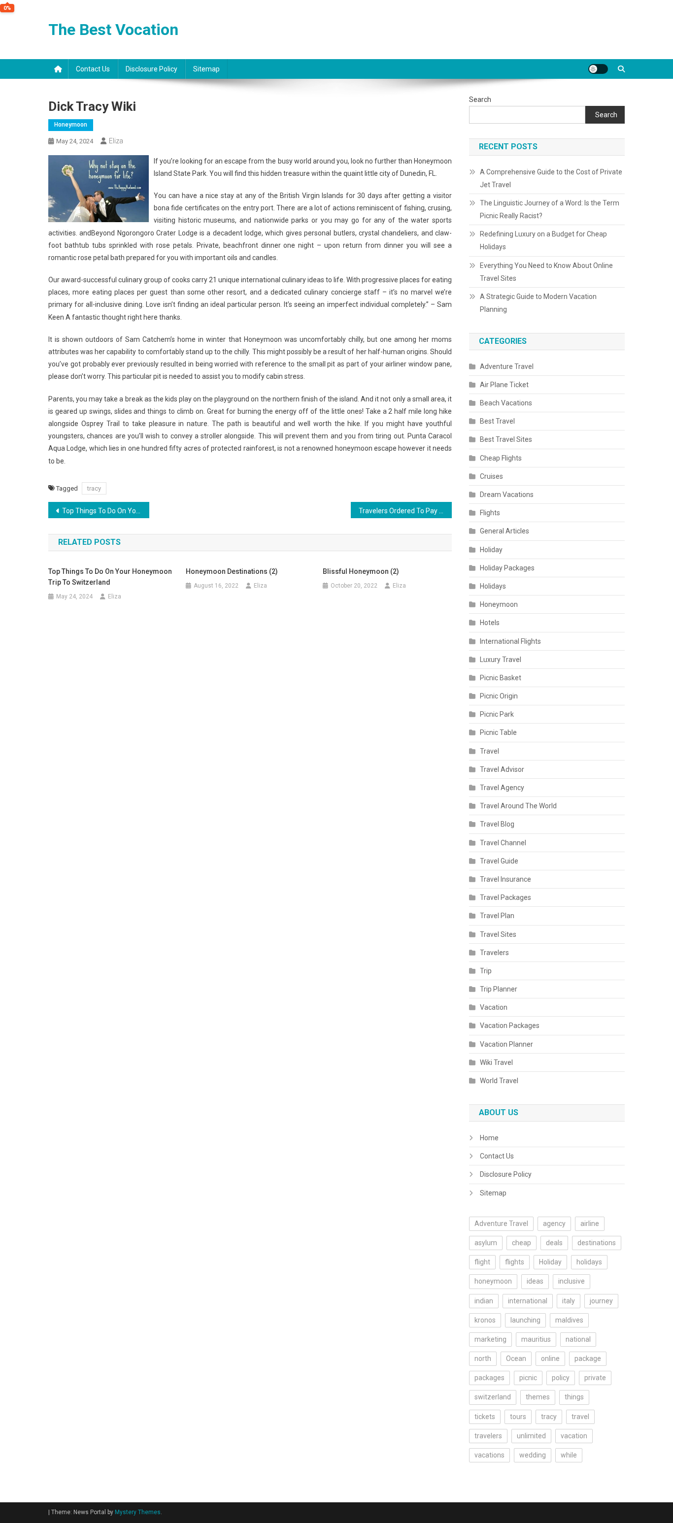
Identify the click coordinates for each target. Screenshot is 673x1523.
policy (561, 1378)
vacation (574, 1436)
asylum (485, 1243)
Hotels (490, 623)
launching (525, 1320)
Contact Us (93, 69)
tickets (484, 1417)
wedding (532, 1455)
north (482, 1358)
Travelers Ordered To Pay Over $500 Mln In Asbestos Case (405, 511)
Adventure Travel (507, 366)
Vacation (493, 1007)
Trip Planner (498, 989)
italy (568, 1301)
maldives (569, 1320)
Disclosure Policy (151, 69)
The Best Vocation (113, 29)
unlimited (531, 1436)
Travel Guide (499, 861)
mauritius (536, 1339)
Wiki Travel (496, 1062)
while (569, 1455)
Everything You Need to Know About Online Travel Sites (546, 272)
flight (482, 1262)
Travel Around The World (518, 806)
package (587, 1358)
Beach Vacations (506, 403)
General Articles (504, 531)
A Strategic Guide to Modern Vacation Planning (538, 303)
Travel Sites (498, 934)
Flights (490, 513)
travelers (488, 1436)
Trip (486, 971)
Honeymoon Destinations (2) (232, 571)
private (595, 1378)
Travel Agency (502, 788)
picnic (528, 1378)
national (578, 1339)
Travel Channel (503, 843)
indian (483, 1301)
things (574, 1397)
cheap (521, 1243)
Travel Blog (497, 824)
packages (489, 1378)
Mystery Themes (138, 1512)
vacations (489, 1455)
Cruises (491, 476)
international (527, 1301)
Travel (489, 751)
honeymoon (493, 1281)
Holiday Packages (507, 568)
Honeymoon (70, 124)
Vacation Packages (509, 1025)
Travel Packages (505, 897)
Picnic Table (498, 732)
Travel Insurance (505, 879)
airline (589, 1223)
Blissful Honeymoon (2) (361, 571)
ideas (535, 1281)
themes (538, 1397)
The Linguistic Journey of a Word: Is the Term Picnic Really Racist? (549, 209)
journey (601, 1301)
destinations (596, 1243)
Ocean (516, 1358)
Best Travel (497, 421)
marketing (490, 1339)
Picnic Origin (499, 696)
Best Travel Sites (506, 439)
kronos (485, 1320)
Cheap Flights (501, 458)
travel (580, 1417)
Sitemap (206, 69)
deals (554, 1243)
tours (518, 1417)
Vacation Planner (506, 1044)
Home (489, 1138)
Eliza (116, 141)
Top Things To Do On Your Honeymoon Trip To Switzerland (105, 511)
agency (554, 1223)
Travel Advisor (502, 769)
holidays (589, 1262)
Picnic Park (497, 714)
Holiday (491, 550)
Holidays (493, 586)
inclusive (571, 1281)
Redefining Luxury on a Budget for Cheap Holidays (543, 240)
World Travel (499, 1081)
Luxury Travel (500, 659)
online (550, 1358)
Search (480, 99)
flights (514, 1262)
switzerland (492, 1397)
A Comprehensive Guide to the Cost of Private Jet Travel (551, 178)
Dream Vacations (507, 494)
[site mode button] (598, 69)
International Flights (510, 641)
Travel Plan (497, 916)
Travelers (494, 953)
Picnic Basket (500, 678)
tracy (94, 488)
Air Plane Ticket (504, 385)
